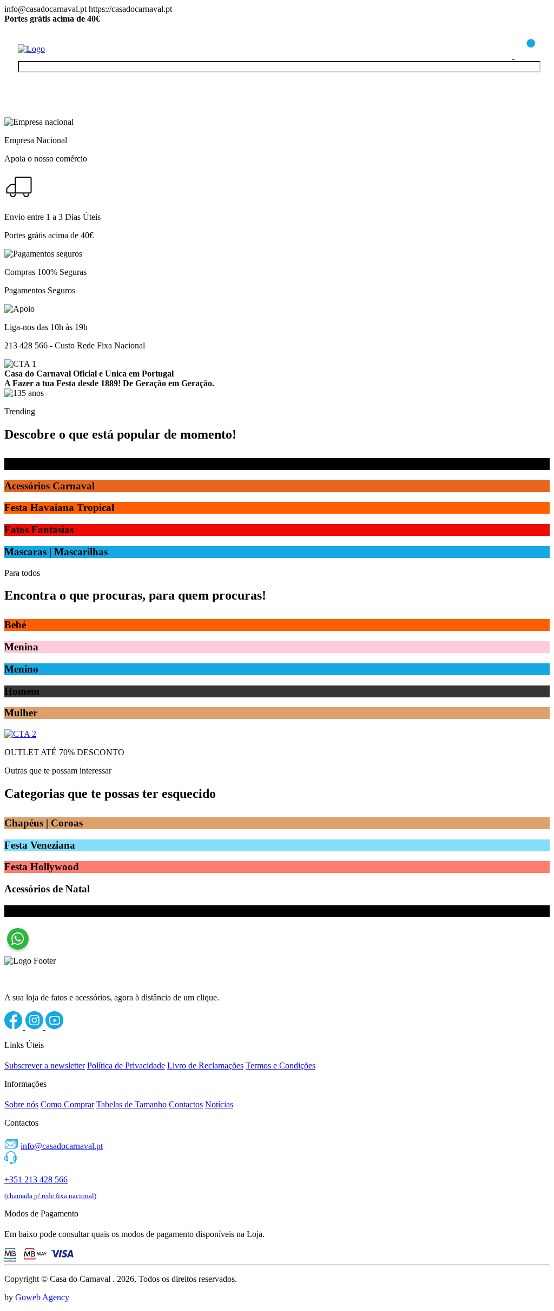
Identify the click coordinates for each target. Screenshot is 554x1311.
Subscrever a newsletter (44, 1065)
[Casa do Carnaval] (61, 48)
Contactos (186, 1104)
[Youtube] (54, 1026)
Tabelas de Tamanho (131, 1104)
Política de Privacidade (126, 1065)
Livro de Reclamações (205, 1065)
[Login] (503, 55)
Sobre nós (21, 1104)
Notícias (219, 1104)
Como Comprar (67, 1104)
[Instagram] (35, 1026)
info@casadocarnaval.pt (62, 1146)
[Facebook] (14, 1026)
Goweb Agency (42, 1297)
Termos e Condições (280, 1065)
